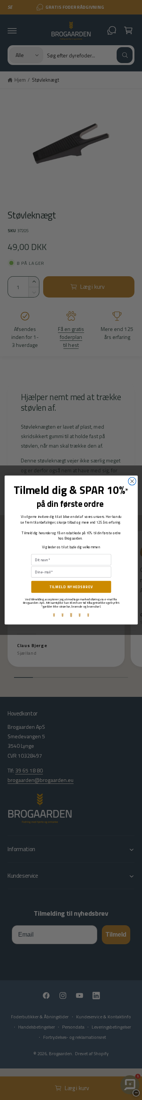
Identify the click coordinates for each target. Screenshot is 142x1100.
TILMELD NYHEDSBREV (71, 586)
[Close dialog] (132, 481)
